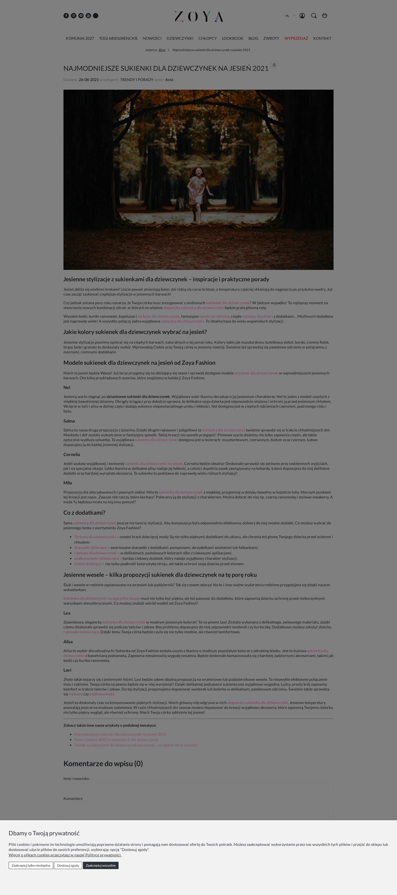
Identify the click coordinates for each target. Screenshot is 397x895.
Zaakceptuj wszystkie (101, 865)
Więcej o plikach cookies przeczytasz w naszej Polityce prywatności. (65, 855)
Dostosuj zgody (68, 865)
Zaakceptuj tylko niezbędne (31, 865)
